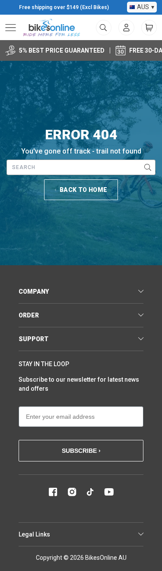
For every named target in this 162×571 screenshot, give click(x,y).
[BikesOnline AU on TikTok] (90, 492)
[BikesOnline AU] (52, 27)
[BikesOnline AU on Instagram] (72, 492)
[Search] (148, 167)
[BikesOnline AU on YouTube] (109, 492)
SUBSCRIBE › (81, 450)
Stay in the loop (44, 364)
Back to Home (83, 189)
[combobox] (81, 167)
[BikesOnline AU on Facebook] (53, 492)
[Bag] (149, 27)
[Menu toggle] (10, 27)
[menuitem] (126, 27)
